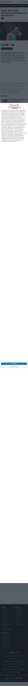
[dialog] (14, 343)
